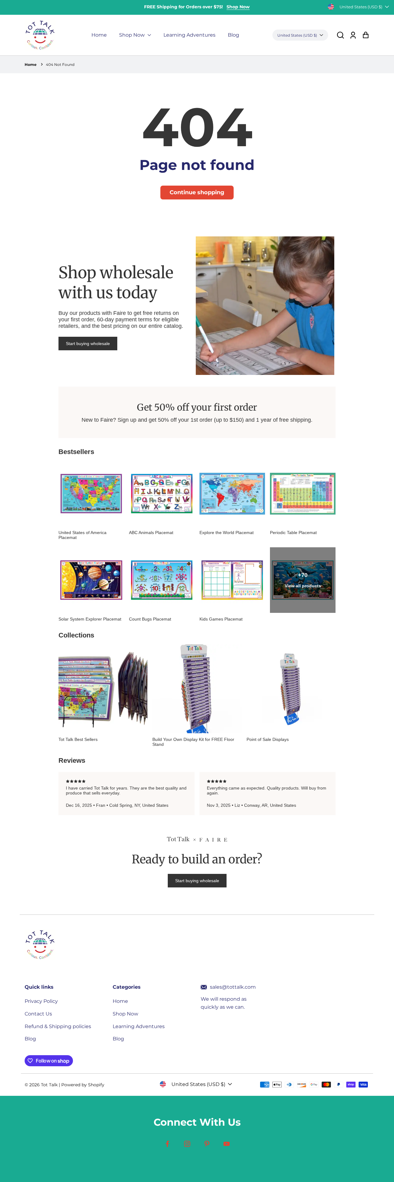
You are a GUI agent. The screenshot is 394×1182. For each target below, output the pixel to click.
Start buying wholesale (88, 343)
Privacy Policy (41, 1001)
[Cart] (365, 35)
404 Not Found (60, 64)
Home (99, 35)
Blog (233, 35)
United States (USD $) (361, 6)
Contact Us (38, 1014)
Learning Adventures (189, 35)
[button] (340, 35)
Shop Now (238, 7)
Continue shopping (197, 192)
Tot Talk (49, 1085)
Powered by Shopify (82, 1085)
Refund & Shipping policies (58, 1026)
